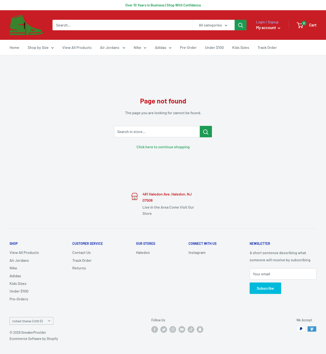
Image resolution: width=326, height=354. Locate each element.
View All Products (77, 47)
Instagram (197, 252)
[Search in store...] (206, 131)
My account (266, 27)
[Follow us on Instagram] (172, 329)
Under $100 (214, 47)
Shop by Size (38, 47)
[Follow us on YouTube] (182, 329)
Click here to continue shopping (163, 146)
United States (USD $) (27, 321)
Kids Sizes (240, 47)
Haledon (143, 252)
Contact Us (81, 252)
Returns (79, 268)
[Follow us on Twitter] (163, 329)
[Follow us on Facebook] (154, 329)
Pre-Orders (19, 299)
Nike (137, 47)
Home (14, 47)
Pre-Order (188, 47)
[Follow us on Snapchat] (200, 329)
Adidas (160, 47)
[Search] (241, 25)
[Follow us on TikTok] (191, 329)
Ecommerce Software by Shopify (34, 339)
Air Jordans (110, 47)
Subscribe (265, 288)
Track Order (267, 47)
